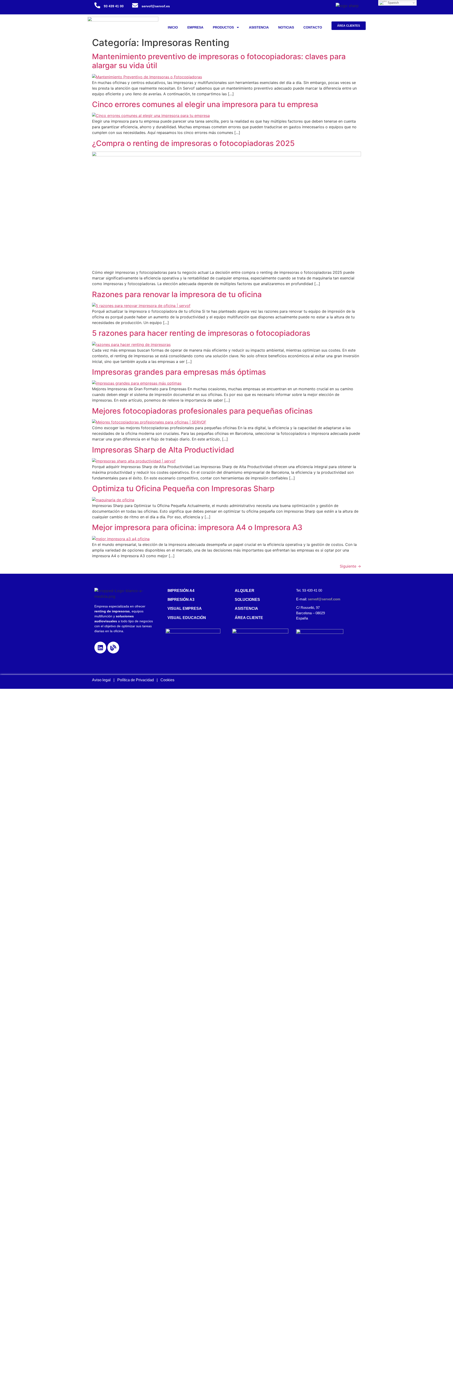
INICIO (173, 27)
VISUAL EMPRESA (185, 608)
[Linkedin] (100, 647)
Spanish (393, 2)
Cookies (167, 680)
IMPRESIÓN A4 (181, 591)
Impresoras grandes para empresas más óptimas (179, 372)
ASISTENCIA (259, 27)
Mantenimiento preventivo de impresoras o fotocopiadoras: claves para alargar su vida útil (219, 61)
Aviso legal (101, 680)
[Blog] (113, 647)
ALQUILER (244, 591)
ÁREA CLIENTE (249, 618)
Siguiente (350, 566)
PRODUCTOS (223, 27)
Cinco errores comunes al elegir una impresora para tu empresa (205, 104)
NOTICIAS (286, 27)
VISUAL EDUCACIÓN (187, 618)
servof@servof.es (156, 6)
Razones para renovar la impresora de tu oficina (177, 294)
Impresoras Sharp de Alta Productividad (163, 449)
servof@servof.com (324, 599)
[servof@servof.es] (135, 5)
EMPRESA (195, 27)
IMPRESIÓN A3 (181, 600)
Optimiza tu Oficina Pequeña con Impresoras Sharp (183, 488)
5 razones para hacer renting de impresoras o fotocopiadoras (201, 333)
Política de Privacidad (137, 680)
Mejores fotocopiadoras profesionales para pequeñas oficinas (202, 410)
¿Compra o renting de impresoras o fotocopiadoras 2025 (193, 143)
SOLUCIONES (247, 600)
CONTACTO (312, 27)
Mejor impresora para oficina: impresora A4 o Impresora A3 (197, 527)
